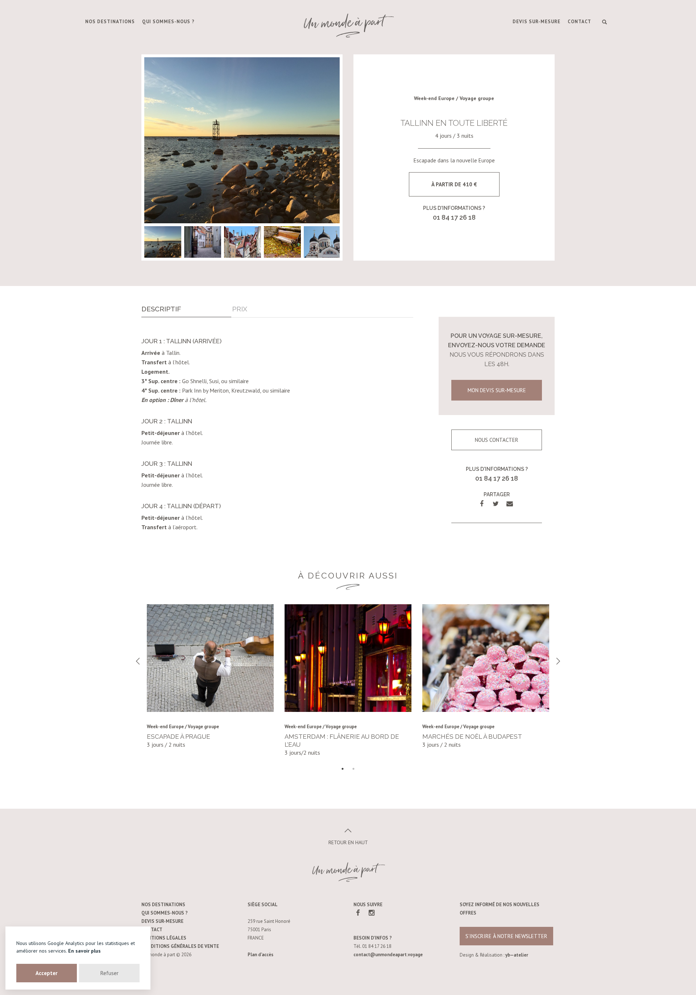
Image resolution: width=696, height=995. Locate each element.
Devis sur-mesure (536, 21)
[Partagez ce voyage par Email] (509, 503)
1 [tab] (342, 768)
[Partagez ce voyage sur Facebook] (482, 503)
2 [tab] (353, 768)
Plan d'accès (260, 955)
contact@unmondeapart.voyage (388, 955)
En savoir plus (84, 951)
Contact (579, 21)
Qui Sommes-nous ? (168, 21)
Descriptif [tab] (161, 309)
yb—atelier (516, 955)
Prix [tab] (239, 309)
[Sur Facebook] (357, 912)
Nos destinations (110, 21)
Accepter (46, 973)
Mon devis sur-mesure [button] (497, 390)
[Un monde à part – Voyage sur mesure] (348, 25)
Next (558, 661)
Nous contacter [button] (496, 439)
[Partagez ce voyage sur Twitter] (496, 503)
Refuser (109, 973)
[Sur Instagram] (371, 912)
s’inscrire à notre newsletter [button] (506, 936)
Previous (137, 661)
